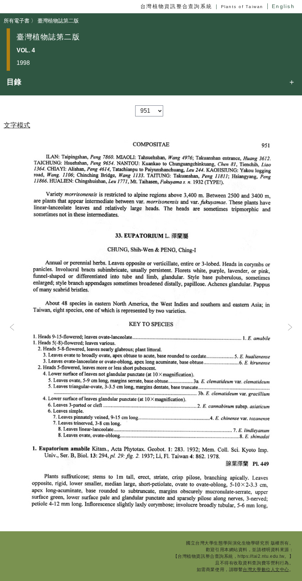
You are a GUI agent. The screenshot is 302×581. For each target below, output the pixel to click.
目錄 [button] (14, 82)
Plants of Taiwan (242, 6)
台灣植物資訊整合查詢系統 (176, 6)
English (283, 6)
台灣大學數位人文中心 (266, 569)
